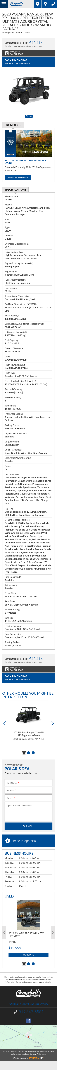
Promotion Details (18, 177)
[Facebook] (28, 1021)
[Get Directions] (45, 4)
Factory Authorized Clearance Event (25, 161)
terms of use (24, 1054)
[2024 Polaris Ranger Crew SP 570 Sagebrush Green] (28, 716)
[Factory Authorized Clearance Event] (28, 143)
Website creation (19, 1058)
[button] (4, 723)
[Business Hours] (37, 4)
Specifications (15, 189)
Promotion (13, 125)
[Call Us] (53, 4)
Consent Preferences (38, 1054)
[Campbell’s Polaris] (21, 4)
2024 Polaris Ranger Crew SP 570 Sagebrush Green (28, 734)
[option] (28, 722)
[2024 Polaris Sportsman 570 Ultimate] (28, 915)
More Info (28, 955)
